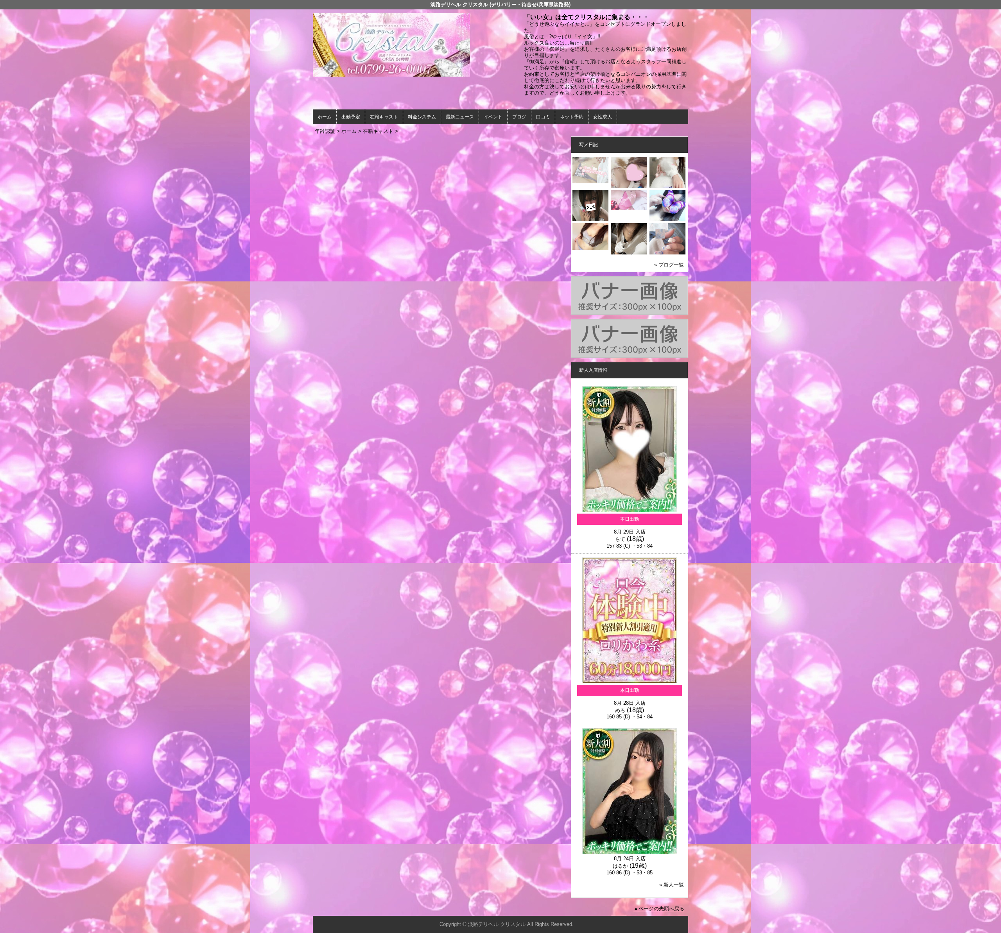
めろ (620, 710)
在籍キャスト (384, 117)
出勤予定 (350, 117)
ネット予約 (571, 117)
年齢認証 (325, 131)
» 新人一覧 (671, 885)
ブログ (519, 117)
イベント (493, 117)
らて (620, 539)
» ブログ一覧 (669, 265)
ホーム (325, 117)
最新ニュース (460, 117)
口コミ (543, 117)
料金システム (422, 117)
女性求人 (602, 117)
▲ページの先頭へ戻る (658, 909)
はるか (620, 866)
